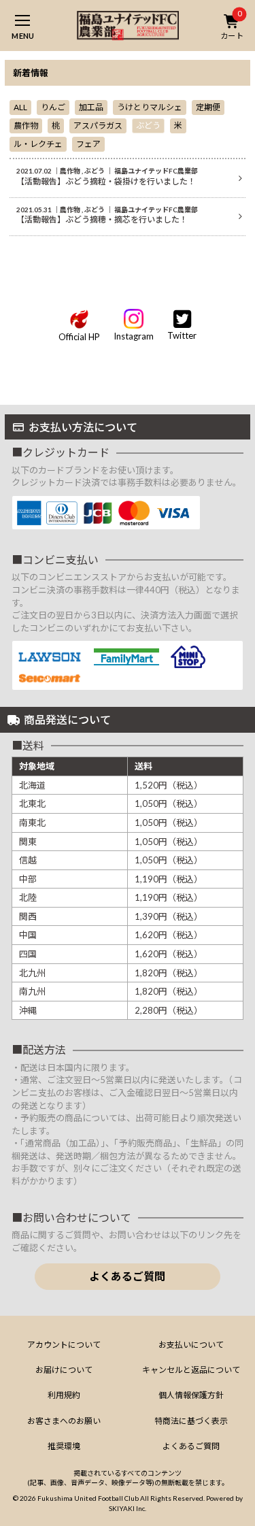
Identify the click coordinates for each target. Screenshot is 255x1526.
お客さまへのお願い (64, 1421)
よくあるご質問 (127, 1276)
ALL (20, 107)
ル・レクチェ (38, 144)
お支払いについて (191, 1345)
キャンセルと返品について (191, 1370)
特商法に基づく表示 (191, 1421)
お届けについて (63, 1370)
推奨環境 (64, 1446)
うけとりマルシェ (149, 107)
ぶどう (148, 125)
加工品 (91, 107)
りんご (53, 107)
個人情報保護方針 (191, 1395)
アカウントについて (64, 1345)
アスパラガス (97, 125)
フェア (88, 144)
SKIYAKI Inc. (127, 1508)
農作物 (26, 125)
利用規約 (64, 1395)
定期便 (208, 107)
